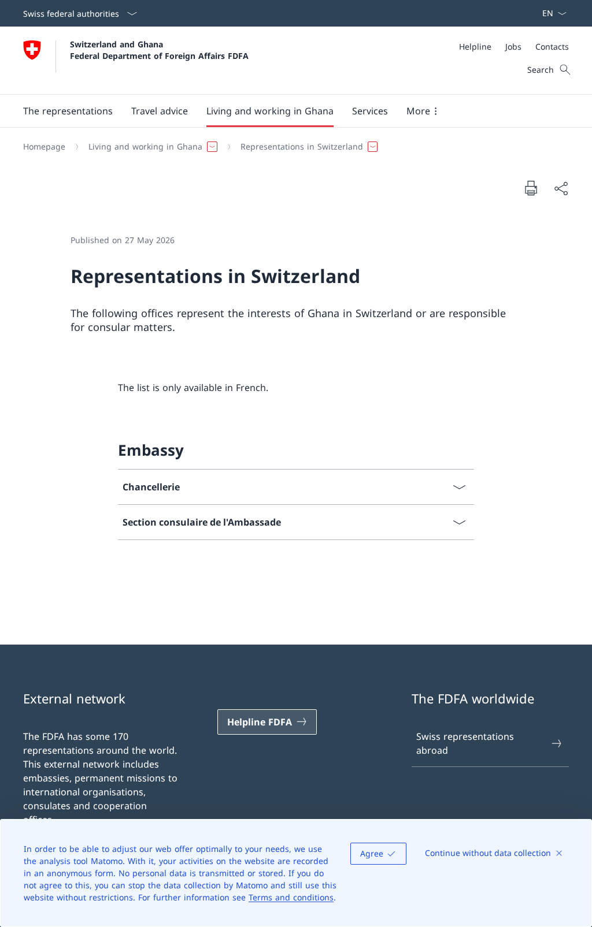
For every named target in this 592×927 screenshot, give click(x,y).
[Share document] (561, 188)
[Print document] (531, 187)
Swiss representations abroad (465, 743)
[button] (68, 111)
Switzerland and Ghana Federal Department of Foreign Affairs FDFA (159, 50)
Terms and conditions (291, 897)
